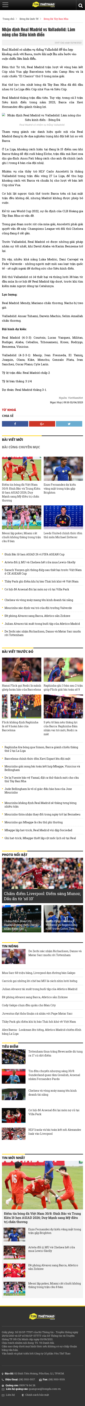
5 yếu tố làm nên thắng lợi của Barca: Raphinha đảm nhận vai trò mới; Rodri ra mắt (60, 728)
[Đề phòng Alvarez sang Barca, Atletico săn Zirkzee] (14, 1270)
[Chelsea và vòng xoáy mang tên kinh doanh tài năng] (14, 1096)
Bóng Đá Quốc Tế (29, 18)
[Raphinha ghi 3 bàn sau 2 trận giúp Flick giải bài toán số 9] (63, 670)
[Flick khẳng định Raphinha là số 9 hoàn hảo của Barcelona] (21, 707)
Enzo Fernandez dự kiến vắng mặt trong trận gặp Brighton (60, 488)
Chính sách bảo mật (37, 1395)
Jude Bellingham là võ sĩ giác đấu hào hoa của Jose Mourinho (38, 790)
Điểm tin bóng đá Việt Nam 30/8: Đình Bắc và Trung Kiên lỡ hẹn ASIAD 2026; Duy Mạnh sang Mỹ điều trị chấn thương (21, 492)
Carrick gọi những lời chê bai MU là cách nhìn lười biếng (39, 981)
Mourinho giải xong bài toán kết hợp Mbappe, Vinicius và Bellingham (42, 768)
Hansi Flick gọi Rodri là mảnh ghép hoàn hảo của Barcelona (21, 687)
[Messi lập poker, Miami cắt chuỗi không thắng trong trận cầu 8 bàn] (21, 517)
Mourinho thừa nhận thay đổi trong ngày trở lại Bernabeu (42, 814)
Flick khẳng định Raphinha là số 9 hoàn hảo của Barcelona (20, 726)
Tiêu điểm (10, 1046)
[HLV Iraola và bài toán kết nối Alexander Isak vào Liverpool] (14, 1135)
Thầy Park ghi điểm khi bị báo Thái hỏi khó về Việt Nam (41, 581)
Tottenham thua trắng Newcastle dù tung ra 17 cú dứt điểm (55, 1053)
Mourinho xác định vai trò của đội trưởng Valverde (38, 608)
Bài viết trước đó (17, 651)
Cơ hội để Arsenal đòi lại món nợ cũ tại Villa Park (37, 589)
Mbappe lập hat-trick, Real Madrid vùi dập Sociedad (38, 830)
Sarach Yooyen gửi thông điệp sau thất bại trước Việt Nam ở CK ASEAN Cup (43, 571)
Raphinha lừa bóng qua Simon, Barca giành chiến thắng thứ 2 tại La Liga (41, 749)
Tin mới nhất (13, 1158)
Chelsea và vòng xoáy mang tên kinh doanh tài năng (39, 600)
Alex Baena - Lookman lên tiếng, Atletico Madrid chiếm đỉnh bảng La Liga (41, 1032)
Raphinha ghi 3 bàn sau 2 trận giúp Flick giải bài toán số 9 (63, 687)
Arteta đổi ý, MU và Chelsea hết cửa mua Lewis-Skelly (40, 562)
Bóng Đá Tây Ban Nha (56, 18)
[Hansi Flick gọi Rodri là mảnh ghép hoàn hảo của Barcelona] (21, 670)
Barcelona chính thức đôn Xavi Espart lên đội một (37, 758)
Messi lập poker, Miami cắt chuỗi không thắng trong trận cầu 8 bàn (21, 537)
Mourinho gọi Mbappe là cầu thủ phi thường (34, 822)
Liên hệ (10, 1395)
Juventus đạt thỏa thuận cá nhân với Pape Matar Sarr (37, 1013)
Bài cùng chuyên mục (21, 447)
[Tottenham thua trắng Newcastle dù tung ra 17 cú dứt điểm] (14, 1057)
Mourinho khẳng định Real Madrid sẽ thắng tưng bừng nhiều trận (40, 804)
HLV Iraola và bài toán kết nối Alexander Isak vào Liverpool (54, 1132)
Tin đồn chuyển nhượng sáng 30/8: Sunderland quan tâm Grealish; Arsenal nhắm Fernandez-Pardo (54, 1075)
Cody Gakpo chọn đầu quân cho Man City (29, 1005)
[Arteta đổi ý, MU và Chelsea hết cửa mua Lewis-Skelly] (14, 1252)
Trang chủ (8, 18)
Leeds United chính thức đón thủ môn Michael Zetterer (63, 535)
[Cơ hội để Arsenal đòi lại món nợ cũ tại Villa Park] (14, 1116)
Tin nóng (10, 946)
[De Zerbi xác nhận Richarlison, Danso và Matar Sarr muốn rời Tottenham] (14, 957)
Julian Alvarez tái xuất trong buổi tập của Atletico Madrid (42, 624)
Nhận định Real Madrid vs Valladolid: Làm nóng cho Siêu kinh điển (38, 32)
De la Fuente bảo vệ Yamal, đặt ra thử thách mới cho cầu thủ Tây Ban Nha (42, 779)
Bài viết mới (12, 439)
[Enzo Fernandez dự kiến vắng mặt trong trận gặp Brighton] (63, 469)
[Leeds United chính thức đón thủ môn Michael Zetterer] (63, 517)
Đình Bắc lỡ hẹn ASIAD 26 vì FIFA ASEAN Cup (34, 554)
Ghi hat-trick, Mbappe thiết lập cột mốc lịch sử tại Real (40, 838)
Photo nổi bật (14, 855)
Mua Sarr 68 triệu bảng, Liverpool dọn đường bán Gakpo (38, 973)
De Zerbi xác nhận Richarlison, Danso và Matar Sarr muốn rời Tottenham (43, 633)
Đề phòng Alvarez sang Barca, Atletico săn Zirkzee (37, 616)
